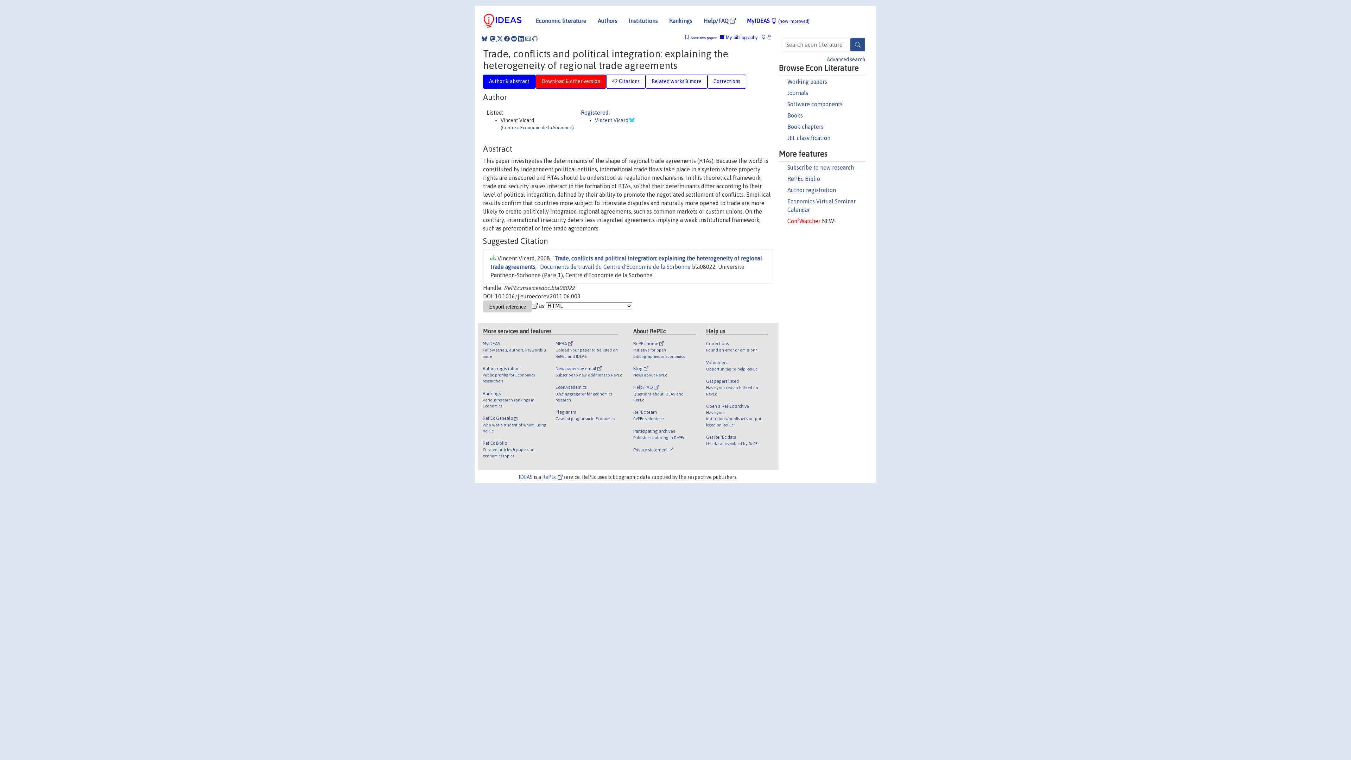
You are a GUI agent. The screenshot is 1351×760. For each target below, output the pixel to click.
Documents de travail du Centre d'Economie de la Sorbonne (615, 267)
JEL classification (808, 138)
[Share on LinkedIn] (521, 39)
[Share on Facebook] (507, 39)
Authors (607, 21)
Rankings (680, 21)
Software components (815, 104)
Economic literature (561, 21)
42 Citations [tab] (626, 81)
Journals (797, 93)
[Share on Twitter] (500, 39)
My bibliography (741, 37)
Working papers (807, 81)
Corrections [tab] (726, 81)
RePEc (550, 477)
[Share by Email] (528, 39)
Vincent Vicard (612, 120)
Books (795, 115)
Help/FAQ (717, 21)
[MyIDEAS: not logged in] (765, 37)
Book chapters (805, 127)
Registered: (595, 112)
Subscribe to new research (820, 167)
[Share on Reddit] (514, 39)
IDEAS (526, 477)
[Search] (857, 44)
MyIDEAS (778, 21)
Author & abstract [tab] (509, 81)
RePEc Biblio (803, 179)
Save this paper (703, 38)
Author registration (811, 190)
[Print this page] (535, 39)
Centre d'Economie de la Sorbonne (537, 127)
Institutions (643, 21)
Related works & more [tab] (677, 81)
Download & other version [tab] (570, 81)
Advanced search (846, 59)
